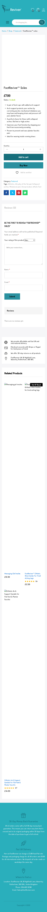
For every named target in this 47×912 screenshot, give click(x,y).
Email (7, 282)
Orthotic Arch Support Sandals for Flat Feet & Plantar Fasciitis (12, 782)
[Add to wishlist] (19, 569)
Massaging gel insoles (12, 573)
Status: (6, 100)
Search (42, 22)
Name (7, 269)
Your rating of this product (14, 240)
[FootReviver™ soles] (6, 192)
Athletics (11, 184)
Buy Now (23, 165)
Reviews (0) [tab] (10, 207)
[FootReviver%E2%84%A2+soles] (12, 192)
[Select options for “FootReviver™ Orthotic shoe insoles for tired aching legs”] (27, 569)
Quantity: (7, 146)
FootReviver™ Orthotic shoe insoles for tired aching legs (33, 575)
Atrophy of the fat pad (23, 184)
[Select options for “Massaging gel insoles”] (7, 569)
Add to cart (23, 157)
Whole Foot (37, 187)
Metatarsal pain (15, 187)
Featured (14, 181)
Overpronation (27, 187)
